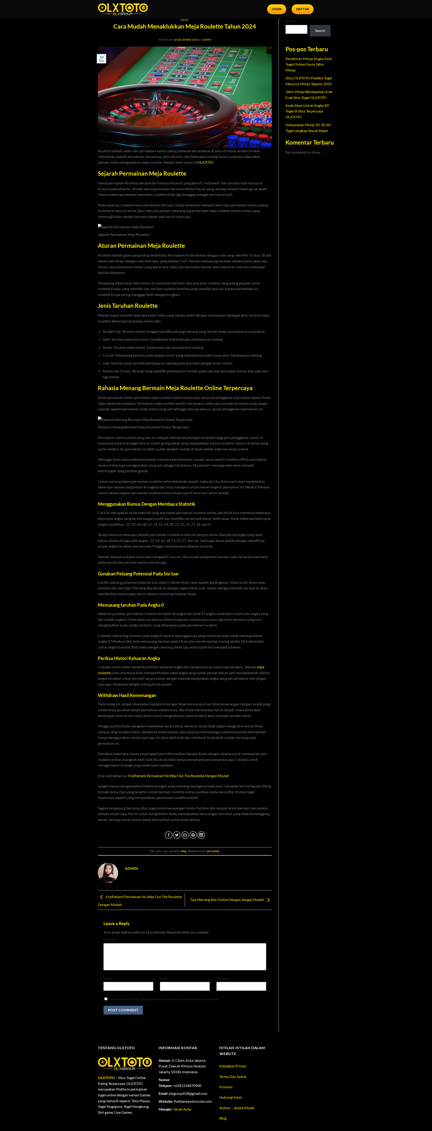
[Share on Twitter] (176, 835)
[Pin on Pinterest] (193, 835)
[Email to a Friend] (185, 835)
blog (184, 19)
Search (290, 21)
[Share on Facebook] (168, 835)
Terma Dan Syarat (233, 1076)
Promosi (225, 1087)
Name (109, 978)
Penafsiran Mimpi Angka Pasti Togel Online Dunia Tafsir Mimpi (309, 64)
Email (165, 978)
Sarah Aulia (182, 1109)
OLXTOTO (205, 162)
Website (222, 978)
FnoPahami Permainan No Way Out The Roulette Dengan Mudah (178, 775)
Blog (222, 1118)
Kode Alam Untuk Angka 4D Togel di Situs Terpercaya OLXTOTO (307, 111)
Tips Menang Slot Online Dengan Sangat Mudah (227, 899)
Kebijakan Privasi (232, 1066)
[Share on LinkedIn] (201, 835)
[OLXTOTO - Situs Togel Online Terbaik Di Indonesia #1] (123, 9)
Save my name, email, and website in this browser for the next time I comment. (164, 999)
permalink (213, 851)
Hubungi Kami (230, 1097)
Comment (111, 939)
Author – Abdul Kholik (236, 1108)
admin (206, 39)
